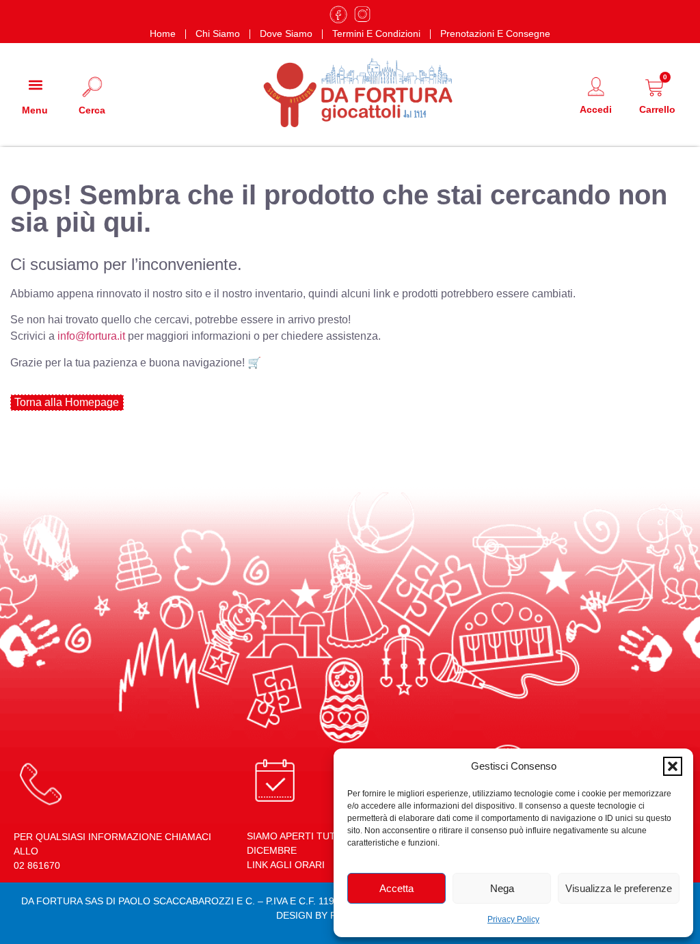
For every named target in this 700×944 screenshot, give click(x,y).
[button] (672, 766)
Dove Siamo (286, 33)
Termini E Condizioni (376, 33)
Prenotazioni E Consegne (495, 33)
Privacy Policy (513, 919)
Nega (502, 888)
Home (163, 33)
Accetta (396, 888)
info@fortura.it (91, 336)
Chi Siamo (218, 33)
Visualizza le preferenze (618, 888)
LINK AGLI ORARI (286, 864)
